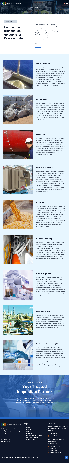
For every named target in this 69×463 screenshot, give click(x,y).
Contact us (34, 407)
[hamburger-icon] (60, 3)
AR (67, 3)
